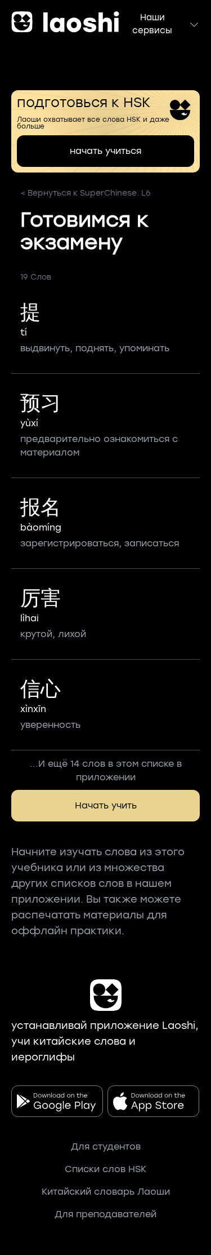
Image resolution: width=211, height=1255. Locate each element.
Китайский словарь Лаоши (106, 1191)
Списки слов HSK (105, 1169)
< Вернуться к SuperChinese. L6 (85, 193)
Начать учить (106, 805)
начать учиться (105, 150)
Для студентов (106, 1146)
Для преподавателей (105, 1214)
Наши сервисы (152, 24)
